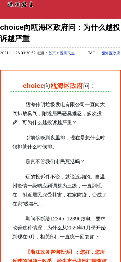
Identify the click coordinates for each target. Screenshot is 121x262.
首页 (52, 53)
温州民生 (67, 53)
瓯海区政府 (110, 53)
